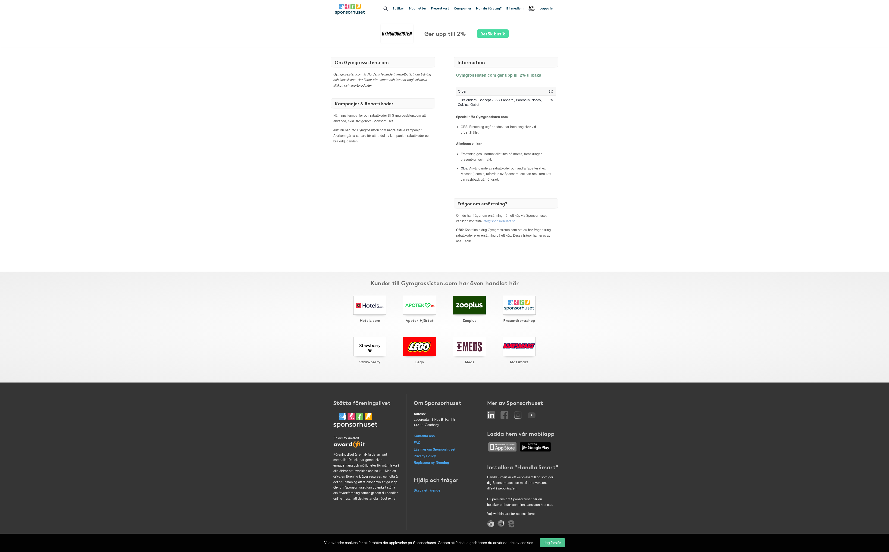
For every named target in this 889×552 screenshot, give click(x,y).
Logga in (546, 8)
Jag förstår (552, 542)
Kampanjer (462, 8)
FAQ (417, 442)
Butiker (398, 8)
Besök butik (492, 33)
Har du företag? (489, 8)
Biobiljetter (417, 8)
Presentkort (440, 8)
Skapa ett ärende (427, 490)
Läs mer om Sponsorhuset (434, 449)
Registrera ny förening (431, 462)
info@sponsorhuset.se (499, 221)
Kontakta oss (424, 435)
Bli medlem (514, 8)
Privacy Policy (425, 456)
